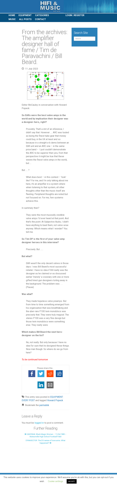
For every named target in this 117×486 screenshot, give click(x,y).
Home (12, 15)
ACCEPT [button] (71, 481)
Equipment (25, 15)
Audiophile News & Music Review (58, 7)
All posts (25, 19)
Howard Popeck (55, 400)
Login (68, 15)
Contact (40, 19)
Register (79, 15)
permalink (44, 405)
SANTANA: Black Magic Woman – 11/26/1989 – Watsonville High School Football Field (46, 435)
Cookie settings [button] (55, 481)
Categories (42, 15)
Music (12, 19)
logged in (39, 422)
